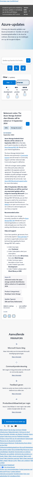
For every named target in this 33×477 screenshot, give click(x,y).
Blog (21, 449)
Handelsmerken (18, 474)
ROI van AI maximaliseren (17, 438)
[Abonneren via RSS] (16, 68)
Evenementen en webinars (23, 452)
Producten (26, 434)
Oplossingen (29, 438)
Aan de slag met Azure (15, 430)
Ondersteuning (19, 443)
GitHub (7, 204)
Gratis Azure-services (10, 436)
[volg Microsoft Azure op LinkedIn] (12, 426)
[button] (9, 68)
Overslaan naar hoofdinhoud (9, 1)
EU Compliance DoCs (14, 476)
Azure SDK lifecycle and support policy (16, 181)
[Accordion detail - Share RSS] (9, 316)
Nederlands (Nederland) (7, 465)
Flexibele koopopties (23, 436)
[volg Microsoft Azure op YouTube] (16, 426)
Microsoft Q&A (22, 237)
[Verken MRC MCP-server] (23, 68)
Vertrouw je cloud (24, 432)
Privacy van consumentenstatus (9, 469)
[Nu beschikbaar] (25, 94)
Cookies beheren (16, 471)
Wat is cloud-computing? (16, 456)
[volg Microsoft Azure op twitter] (5, 426)
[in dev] (8, 96)
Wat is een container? (24, 460)
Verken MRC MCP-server (26, 11)
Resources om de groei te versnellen (10, 441)
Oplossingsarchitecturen (7, 443)
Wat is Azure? (4, 430)
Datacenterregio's (13, 432)
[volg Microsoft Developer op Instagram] (8, 426)
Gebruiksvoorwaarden (6, 474)
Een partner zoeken (5, 449)
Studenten (12, 452)
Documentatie (16, 449)
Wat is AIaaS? (4, 460)
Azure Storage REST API (12, 147)
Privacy (8, 471)
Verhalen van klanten (16, 434)
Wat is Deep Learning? (26, 458)
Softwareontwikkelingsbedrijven (9, 447)
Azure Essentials (4, 434)
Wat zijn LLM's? (12, 460)
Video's (6, 456)
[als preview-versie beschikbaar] (17, 96)
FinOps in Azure (4, 438)
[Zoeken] (28, 60)
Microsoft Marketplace (26, 447)
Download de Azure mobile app (15, 422)
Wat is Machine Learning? (11, 458)
